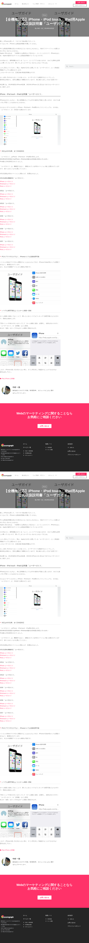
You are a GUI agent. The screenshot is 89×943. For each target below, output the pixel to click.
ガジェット (51, 4)
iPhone (44, 15)
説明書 (12, 378)
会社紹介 (70, 444)
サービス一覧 (27, 447)
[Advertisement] (77, 51)
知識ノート (48, 444)
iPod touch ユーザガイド (7, 184)
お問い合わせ (71, 451)
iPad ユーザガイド (6, 186)
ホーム (16, 4)
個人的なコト (25, 4)
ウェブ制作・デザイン (39, 4)
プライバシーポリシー (74, 454)
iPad (3, 378)
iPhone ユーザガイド (6, 181)
